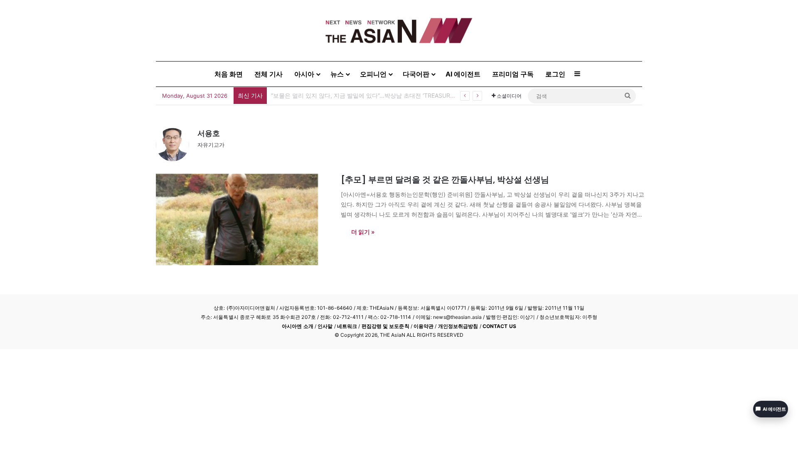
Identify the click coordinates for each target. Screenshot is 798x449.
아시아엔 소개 (297, 326)
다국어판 (416, 74)
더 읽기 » (362, 231)
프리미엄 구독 (513, 74)
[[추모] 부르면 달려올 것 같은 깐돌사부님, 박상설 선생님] (243, 219)
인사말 (325, 326)
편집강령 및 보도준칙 (385, 326)
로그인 (555, 74)
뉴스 (337, 74)
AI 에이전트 (463, 74)
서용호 (208, 133)
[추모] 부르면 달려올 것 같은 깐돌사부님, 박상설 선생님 (445, 179)
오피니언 (373, 74)
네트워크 (347, 326)
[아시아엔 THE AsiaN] (399, 30)
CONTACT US (499, 326)
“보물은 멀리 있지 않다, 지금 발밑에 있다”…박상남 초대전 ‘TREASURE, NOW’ (372, 95)
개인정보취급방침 (458, 326)
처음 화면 (228, 74)
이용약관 (423, 326)
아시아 (304, 74)
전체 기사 (268, 74)
